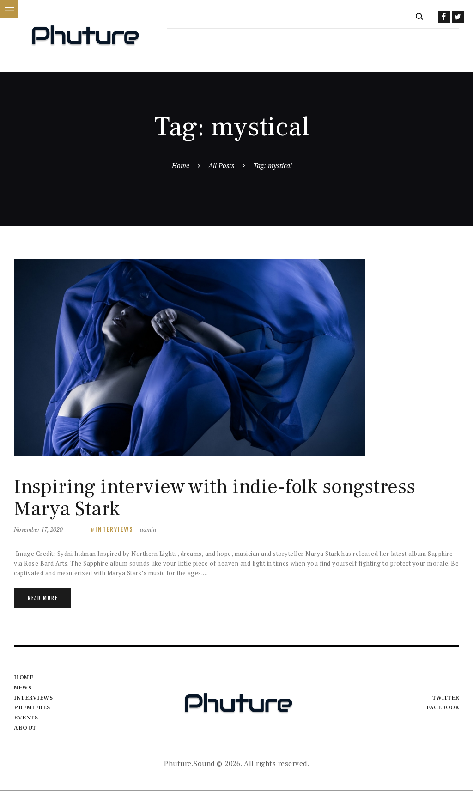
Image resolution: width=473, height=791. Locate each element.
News (22, 687)
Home (180, 165)
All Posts (221, 165)
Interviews (114, 529)
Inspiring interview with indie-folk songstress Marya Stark (214, 498)
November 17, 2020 (38, 529)
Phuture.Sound (189, 763)
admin (148, 529)
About (25, 727)
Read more (43, 598)
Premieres (32, 707)
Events (26, 717)
